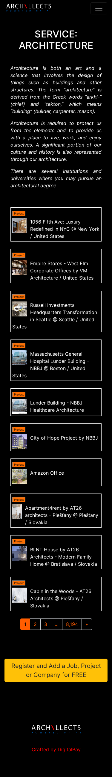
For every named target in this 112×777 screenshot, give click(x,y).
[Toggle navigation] (98, 8)
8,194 (72, 624)
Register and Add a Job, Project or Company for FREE (56, 670)
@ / (64, 229)
